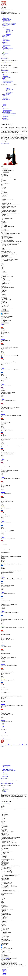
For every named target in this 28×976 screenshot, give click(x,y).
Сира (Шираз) (5, 304)
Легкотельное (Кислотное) (8, 257)
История (8, 29)
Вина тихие (6, 18)
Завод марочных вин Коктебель (9, 244)
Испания (4, 272)
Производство (9, 30)
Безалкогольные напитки (9, 24)
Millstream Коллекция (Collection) (9, 210)
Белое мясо (4, 314)
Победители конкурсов (8, 170)
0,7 (3, 263)
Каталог (5, 36)
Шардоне (4, 309)
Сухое (3, 191)
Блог (4, 46)
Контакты (8, 34)
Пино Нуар (4, 297)
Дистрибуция (6, 35)
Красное (4, 188)
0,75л (3, 266)
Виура (3, 279)
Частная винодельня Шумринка (9, 253)
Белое (3, 186)
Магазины (5, 39)
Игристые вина (6, 20)
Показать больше (4, 230)
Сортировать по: (4, 175)
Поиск (15, 84)
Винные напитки (7, 21)
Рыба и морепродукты (7, 316)
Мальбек (4, 289)
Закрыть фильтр (12, 958)
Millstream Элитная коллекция (9, 211)
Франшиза (5, 43)
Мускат (4, 294)
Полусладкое (5, 194)
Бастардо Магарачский (7, 276)
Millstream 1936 (5, 202)
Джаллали (4, 222)
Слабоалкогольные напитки (9, 23)
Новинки (5, 168)
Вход (4, 974)
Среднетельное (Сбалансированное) (10, 259)
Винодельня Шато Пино (8, 240)
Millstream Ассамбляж (7, 208)
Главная (5, 118)
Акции (4, 37)
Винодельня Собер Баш (7, 237)
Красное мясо (5, 313)
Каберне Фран (5, 283)
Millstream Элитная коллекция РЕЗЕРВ (11, 213)
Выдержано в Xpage (5, 803)
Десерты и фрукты (6, 320)
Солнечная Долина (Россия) (8, 252)
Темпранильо (5, 306)
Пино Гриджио (5, 295)
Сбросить (3, 324)
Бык (3, 217)
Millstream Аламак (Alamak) (8, 207)
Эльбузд (4, 229)
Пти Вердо (4, 298)
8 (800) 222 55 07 (4, 58)
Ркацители (4, 301)
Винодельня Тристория (7, 238)
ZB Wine (4, 214)
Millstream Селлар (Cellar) (8, 199)
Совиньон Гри (5, 305)
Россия (3, 271)
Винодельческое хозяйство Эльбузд (10, 243)
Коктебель (4, 223)
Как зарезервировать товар (9, 770)
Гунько (3, 221)
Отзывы (5, 47)
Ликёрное (4, 196)
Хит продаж (6, 171)
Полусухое (4, 192)
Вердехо (4, 278)
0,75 (3, 264)
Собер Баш (4, 225)
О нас (4, 27)
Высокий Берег (5, 219)
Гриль (3, 321)
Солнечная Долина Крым (8, 226)
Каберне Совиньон (6, 282)
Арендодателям (6, 45)
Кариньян (4, 284)
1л (2, 268)
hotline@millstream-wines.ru (7, 62)
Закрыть (15, 67)
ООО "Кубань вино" (7, 251)
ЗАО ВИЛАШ (5, 245)
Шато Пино (5, 228)
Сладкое (4, 195)
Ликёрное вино (5, 183)
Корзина (5, 971)
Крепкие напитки (7, 19)
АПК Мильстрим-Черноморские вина (11, 233)
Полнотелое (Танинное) (7, 260)
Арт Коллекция (5, 215)
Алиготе (4, 275)
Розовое (4, 187)
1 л (3, 267)
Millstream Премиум (6, 203)
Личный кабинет (7, 49)
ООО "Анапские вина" (7, 249)
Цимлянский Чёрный (7, 308)
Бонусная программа (8, 48)
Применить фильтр (5, 956)
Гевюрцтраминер (6, 280)
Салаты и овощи (6, 317)
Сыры (3, 318)
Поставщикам (6, 40)
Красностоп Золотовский (8, 287)
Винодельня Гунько (6, 236)
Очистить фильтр (5, 958)
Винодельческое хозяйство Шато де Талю (11, 241)
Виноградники (9, 32)
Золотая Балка (5, 247)
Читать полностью (5, 143)
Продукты (5, 25)
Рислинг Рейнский (6, 299)
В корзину (3, 339)
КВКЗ (3, 248)
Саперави (4, 302)
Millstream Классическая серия (9, 206)
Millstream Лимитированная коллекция (11, 204)
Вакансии (8, 31)
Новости (5, 42)
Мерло (3, 291)
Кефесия (4, 286)
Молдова (4, 293)
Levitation (4, 200)
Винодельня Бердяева (7, 218)
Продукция (5, 119)
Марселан (4, 290)
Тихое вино (5, 182)
